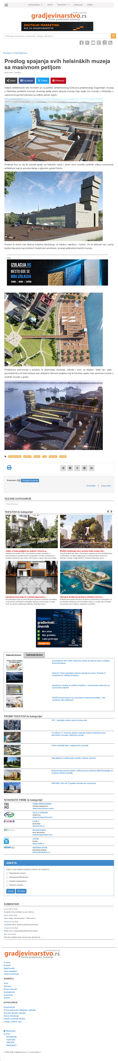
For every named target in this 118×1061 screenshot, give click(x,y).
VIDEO (90, 5)
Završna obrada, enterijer (15, 1013)
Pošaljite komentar (30, 480)
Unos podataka (10, 971)
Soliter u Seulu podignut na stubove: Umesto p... (26, 551)
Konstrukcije (9, 1007)
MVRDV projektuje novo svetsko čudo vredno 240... (82, 551)
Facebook (27, 80)
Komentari (11, 904)
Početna (7, 53)
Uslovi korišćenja (11, 974)
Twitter (43, 80)
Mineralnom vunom (17, 873)
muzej (36, 457)
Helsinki (53, 457)
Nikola (6, 915)
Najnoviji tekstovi (13, 655)
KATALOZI (78, 5)
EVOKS (36, 821)
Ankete (7, 998)
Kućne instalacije (11, 1016)
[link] (59, 16)
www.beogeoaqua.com (42, 835)
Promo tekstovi (10, 989)
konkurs (27, 457)
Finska (63, 457)
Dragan (7, 922)
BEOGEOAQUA (39, 830)
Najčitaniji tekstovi (34, 655)
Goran (6, 909)
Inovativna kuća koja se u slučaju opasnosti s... (26, 597)
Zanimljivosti (21, 53)
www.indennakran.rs (41, 852)
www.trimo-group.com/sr (43, 808)
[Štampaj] (9, 467)
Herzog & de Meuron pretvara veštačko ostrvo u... (82, 597)
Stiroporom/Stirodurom (18, 877)
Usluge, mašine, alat (12, 1022)
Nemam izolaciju (16, 885)
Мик (5, 934)
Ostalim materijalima (17, 881)
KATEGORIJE (35, 6)
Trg (44, 457)
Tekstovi (7, 986)
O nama (7, 962)
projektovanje (14, 457)
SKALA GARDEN (40, 813)
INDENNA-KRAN (40, 848)
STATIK (36, 839)
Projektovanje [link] (12, 504)
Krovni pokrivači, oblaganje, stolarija (19, 1010)
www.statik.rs (38, 843)
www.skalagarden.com (42, 817)
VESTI (50, 5)
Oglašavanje (9, 968)
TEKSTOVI (63, 6)
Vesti (6, 983)
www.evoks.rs (39, 826)
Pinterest (59, 80)
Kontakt (7, 965)
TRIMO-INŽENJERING (42, 804)
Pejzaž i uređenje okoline (14, 1019)
